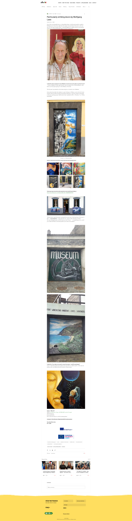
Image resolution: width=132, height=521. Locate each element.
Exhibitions (49, 6)
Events (60, 6)
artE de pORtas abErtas (57, 446)
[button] (88, 6)
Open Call (55, 6)
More (84, 6)
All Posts (43, 6)
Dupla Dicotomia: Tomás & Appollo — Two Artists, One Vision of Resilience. (65, 472)
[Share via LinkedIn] (52, 450)
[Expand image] (53, 169)
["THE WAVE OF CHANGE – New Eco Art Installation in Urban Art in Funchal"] (82, 465)
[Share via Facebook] (47, 450)
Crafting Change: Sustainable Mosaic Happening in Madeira (49, 472)
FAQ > (48, 507)
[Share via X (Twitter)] (49, 450)
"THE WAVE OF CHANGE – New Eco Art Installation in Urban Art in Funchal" (83, 472)
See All (89, 459)
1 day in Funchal (71, 6)
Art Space (63, 446)
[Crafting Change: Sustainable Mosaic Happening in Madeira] (49, 465)
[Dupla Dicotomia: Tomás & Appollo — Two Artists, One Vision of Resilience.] (66, 465)
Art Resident (78, 6)
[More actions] (84, 13)
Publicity (64, 6)
